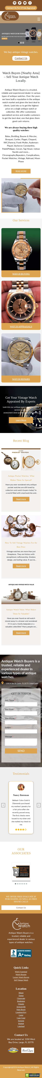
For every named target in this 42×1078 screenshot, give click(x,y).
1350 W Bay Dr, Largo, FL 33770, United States (22, 683)
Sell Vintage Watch (21, 980)
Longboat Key (21, 1012)
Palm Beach (21, 1010)
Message (9, 737)
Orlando (21, 1004)
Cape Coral (21, 1018)
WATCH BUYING (21, 274)
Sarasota (21, 1021)
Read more (21, 171)
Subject (8, 727)
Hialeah (21, 1024)
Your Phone (10, 718)
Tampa (21, 996)
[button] (3, 805)
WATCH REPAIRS (21, 379)
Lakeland (21, 1026)
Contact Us (21, 58)
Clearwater (21, 998)
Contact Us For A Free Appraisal (21, 8)
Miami (21, 993)
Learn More (21, 420)
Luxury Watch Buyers (21, 977)
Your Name (10, 700)
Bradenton (21, 1001)
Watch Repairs (21, 975)
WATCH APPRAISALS (21, 326)
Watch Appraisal (21, 972)
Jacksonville (21, 1007)
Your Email (10, 709)
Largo (21, 1015)
